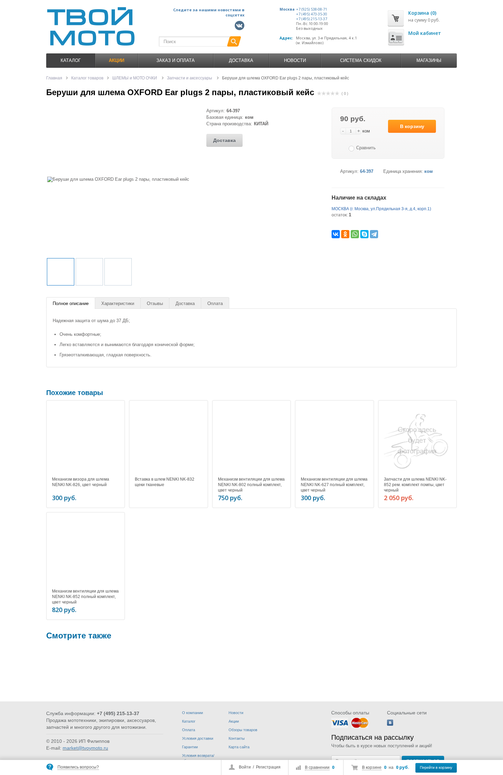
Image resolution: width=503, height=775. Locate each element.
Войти (245, 767)
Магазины (428, 60)
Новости (295, 60)
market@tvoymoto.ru (85, 748)
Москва (287, 9)
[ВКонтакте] (336, 234)
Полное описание (71, 303)
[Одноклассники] (345, 234)
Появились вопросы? (78, 767)
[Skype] (364, 234)
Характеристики (117, 303)
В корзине (372, 767)
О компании (192, 713)
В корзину (412, 126)
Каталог (71, 60)
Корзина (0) (422, 13)
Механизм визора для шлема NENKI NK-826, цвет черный (80, 482)
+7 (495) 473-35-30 (311, 14)
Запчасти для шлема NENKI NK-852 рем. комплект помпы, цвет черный (415, 485)
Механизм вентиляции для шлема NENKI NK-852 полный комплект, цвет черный (85, 597)
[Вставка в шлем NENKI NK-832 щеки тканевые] (168, 439)
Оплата (215, 303)
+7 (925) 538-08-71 (311, 9)
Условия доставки (197, 738)
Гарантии (190, 747)
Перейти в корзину (436, 767)
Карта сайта (239, 747)
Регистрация (268, 767)
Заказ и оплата (175, 60)
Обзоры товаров (243, 730)
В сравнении (317, 767)
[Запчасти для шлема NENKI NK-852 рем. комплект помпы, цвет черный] (417, 439)
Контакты (237, 738)
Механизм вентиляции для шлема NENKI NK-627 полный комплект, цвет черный (334, 485)
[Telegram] (374, 234)
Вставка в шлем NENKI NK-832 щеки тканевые (164, 482)
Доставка (241, 60)
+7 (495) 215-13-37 (311, 18)
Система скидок (361, 60)
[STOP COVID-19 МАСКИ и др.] (255, 672)
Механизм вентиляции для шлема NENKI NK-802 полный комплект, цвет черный (251, 485)
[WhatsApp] (355, 234)
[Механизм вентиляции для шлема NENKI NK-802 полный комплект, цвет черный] (251, 439)
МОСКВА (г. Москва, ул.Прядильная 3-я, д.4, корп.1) (381, 208)
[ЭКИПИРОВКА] (66, 672)
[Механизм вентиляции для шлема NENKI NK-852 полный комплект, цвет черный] (85, 551)
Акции (234, 721)
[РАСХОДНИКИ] (161, 672)
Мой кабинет (424, 33)
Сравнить (366, 147)
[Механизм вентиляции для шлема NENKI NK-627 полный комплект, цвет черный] (334, 439)
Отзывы (155, 303)
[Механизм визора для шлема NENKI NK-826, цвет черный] (85, 439)
